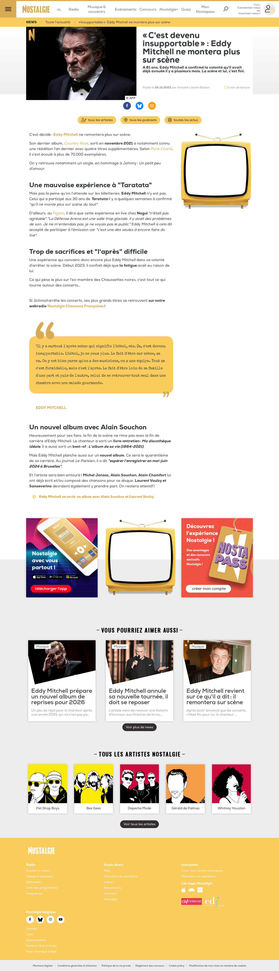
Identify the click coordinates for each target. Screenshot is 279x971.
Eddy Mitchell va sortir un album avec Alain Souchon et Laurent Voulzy (96, 497)
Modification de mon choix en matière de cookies (217, 965)
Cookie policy (176, 965)
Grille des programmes (41, 888)
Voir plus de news (139, 727)
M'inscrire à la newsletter (198, 876)
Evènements (112, 888)
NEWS (31, 22)
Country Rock (76, 143)
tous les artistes (100, 120)
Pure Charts (161, 149)
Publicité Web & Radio (41, 946)
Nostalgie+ (169, 9)
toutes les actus (185, 120)
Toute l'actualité (57, 22)
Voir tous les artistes (139, 824)
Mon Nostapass (205, 9)
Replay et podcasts (39, 876)
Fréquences (34, 893)
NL (58, 9)
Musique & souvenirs (97, 9)
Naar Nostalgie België (41, 951)
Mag (107, 870)
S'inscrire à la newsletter (121, 876)
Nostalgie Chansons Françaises (75, 306)
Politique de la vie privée (116, 965)
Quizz (186, 9)
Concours (148, 9)
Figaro (58, 213)
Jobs (29, 934)
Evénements (125, 9)
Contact (31, 928)
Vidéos (108, 882)
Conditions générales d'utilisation (77, 965)
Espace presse (36, 940)
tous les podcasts (143, 120)
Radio (74, 9)
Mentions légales (43, 965)
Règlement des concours (149, 965)
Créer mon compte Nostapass (202, 870)
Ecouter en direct (38, 870)
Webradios (33, 882)
